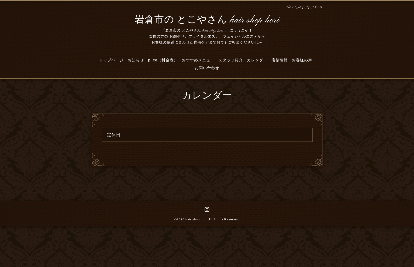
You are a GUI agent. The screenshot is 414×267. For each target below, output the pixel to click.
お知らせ (136, 60)
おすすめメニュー (198, 60)
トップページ (111, 60)
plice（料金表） (163, 60)
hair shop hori (196, 219)
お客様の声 (302, 60)
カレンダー (257, 60)
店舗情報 (279, 60)
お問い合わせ (207, 68)
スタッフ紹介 (230, 60)
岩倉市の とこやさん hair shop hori (207, 20)
